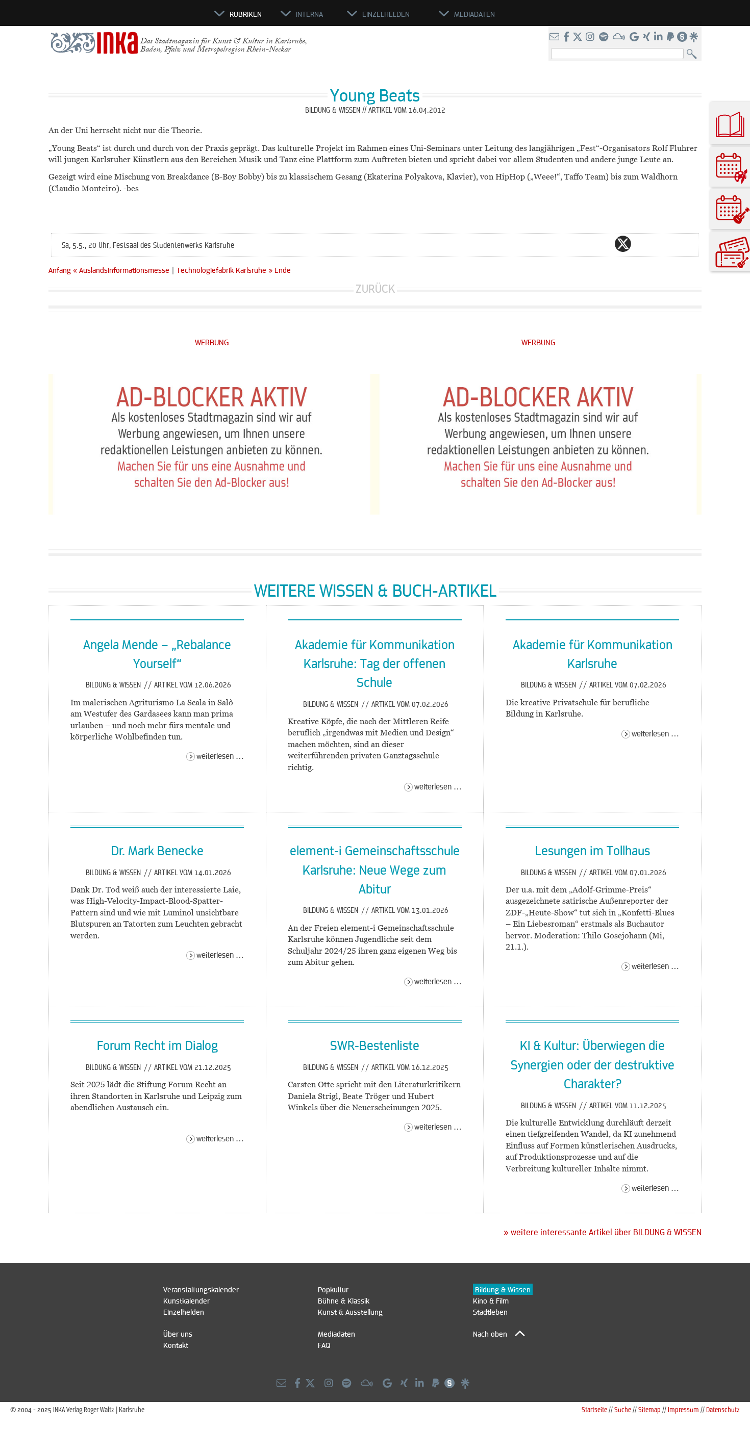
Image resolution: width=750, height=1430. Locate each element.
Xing (684, 244)
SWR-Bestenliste (374, 1045)
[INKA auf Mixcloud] (620, 37)
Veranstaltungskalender (201, 1289)
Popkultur (333, 1289)
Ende (282, 269)
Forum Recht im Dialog (157, 1045)
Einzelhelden (183, 1311)
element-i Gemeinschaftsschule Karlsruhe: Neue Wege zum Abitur (375, 869)
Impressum (683, 1409)
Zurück (375, 288)
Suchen (694, 54)
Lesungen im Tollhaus (592, 850)
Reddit (643, 244)
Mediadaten (336, 1333)
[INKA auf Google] (635, 37)
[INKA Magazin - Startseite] (168, 18)
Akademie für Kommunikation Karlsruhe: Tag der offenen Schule (375, 663)
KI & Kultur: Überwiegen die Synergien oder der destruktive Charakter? (592, 1064)
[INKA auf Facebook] (567, 37)
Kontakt (175, 1344)
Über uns (177, 1333)
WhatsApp (582, 244)
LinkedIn (664, 244)
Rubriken (246, 13)
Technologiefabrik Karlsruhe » (224, 269)
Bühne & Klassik (343, 1300)
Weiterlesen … (220, 755)
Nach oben (490, 1333)
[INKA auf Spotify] (604, 37)
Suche (622, 1409)
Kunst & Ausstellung (350, 1311)
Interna (309, 13)
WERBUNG (212, 342)
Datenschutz (723, 1409)
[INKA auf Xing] (647, 37)
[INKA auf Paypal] (671, 37)
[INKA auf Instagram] (591, 37)
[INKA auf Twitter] (577, 37)
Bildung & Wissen (114, 684)
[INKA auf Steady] (682, 37)
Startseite (594, 1409)
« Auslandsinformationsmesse (122, 269)
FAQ (324, 1344)
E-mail (562, 244)
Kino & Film (491, 1300)
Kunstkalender (186, 1300)
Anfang (59, 269)
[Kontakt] (555, 37)
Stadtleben (490, 1311)
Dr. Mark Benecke (157, 850)
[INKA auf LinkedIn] (659, 37)
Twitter (623, 244)
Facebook (602, 244)
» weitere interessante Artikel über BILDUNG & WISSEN (603, 1232)
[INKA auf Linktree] (694, 37)
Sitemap (649, 1409)
